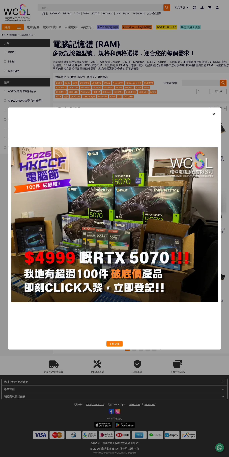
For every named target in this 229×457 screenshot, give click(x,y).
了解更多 (114, 343)
